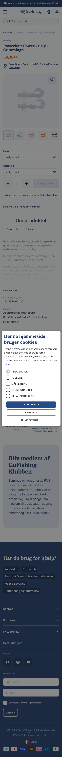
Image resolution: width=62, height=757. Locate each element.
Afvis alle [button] (31, 412)
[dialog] (30, 378)
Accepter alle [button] (31, 404)
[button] (31, 420)
